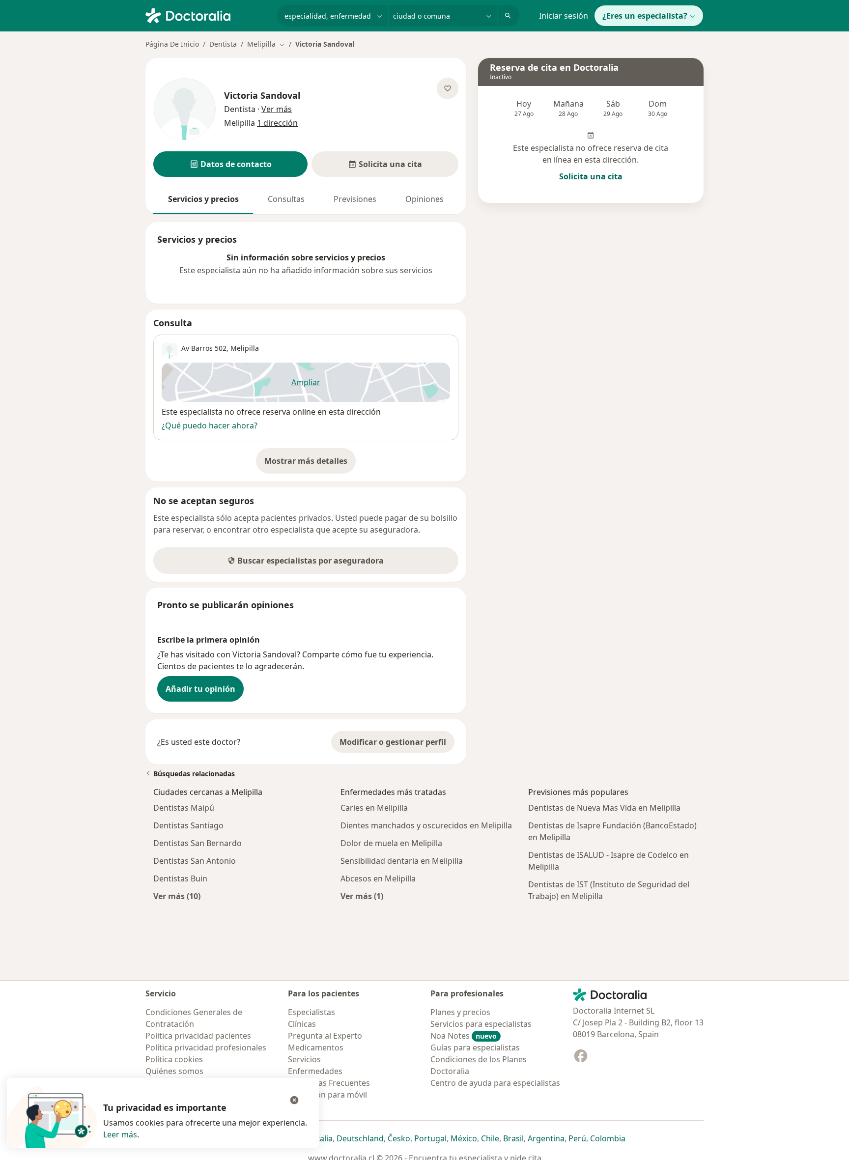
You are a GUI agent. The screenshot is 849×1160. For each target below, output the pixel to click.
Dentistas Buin (180, 878)
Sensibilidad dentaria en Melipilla (401, 860)
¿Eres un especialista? (644, 15)
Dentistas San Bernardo (197, 843)
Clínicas (302, 1024)
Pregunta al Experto (325, 1035)
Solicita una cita (591, 176)
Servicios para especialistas (481, 1024)
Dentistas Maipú (183, 807)
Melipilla (244, 348)
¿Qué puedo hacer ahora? (209, 425)
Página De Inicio (172, 44)
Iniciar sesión (563, 15)
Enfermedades (315, 1071)
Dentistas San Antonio (194, 860)
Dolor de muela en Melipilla (391, 843)
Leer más (120, 1134)
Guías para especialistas (475, 1047)
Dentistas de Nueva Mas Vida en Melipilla (604, 807)
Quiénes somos (174, 1071)
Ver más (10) (176, 896)
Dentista (223, 44)
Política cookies (174, 1059)
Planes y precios (460, 1012)
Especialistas (311, 1012)
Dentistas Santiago (188, 825)
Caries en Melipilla (374, 807)
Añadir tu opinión (200, 688)
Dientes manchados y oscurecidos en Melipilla (426, 825)
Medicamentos (315, 1047)
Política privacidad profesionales (205, 1047)
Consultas (286, 199)
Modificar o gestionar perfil (393, 741)
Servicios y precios (203, 199)
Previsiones (355, 199)
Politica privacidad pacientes (198, 1035)
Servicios (304, 1059)
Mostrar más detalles (310, 463)
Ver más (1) (361, 896)
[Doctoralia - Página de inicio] (207, 14)
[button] (230, 164)
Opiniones (424, 199)
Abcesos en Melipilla (378, 878)
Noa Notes (463, 1035)
